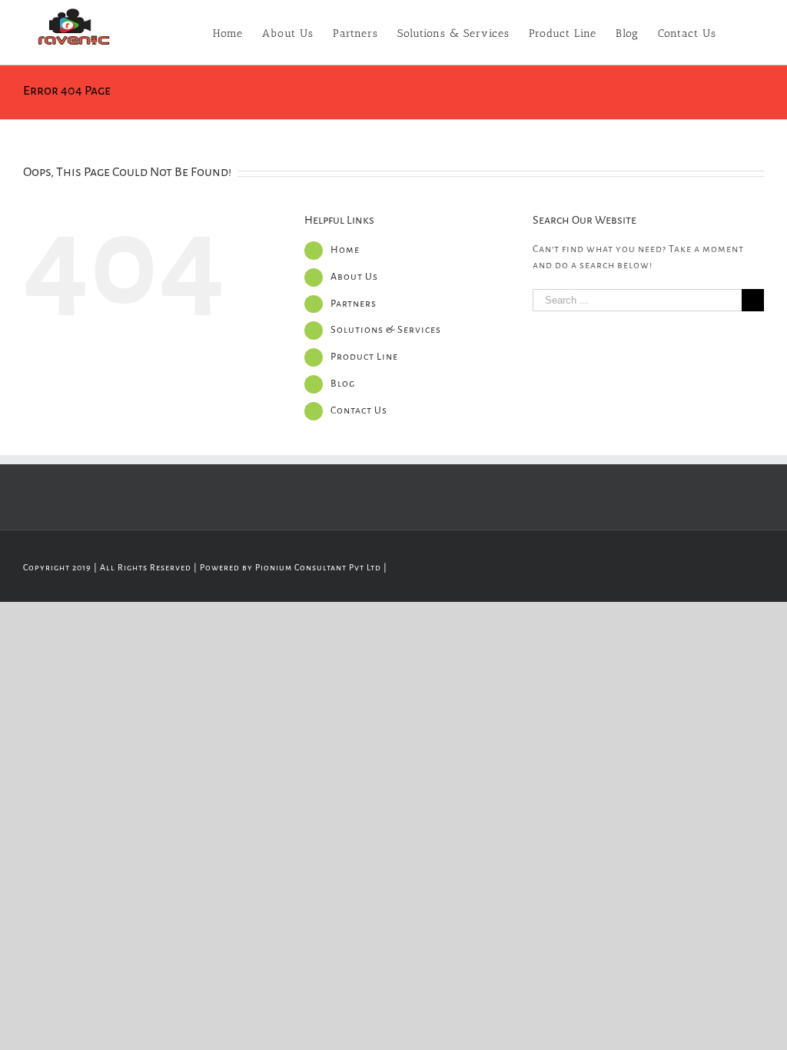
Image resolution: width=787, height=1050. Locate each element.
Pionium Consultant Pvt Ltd (318, 567)
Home (345, 249)
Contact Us (358, 410)
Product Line (364, 356)
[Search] (740, 32)
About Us (354, 276)
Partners (353, 303)
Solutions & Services (385, 329)
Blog (342, 383)
